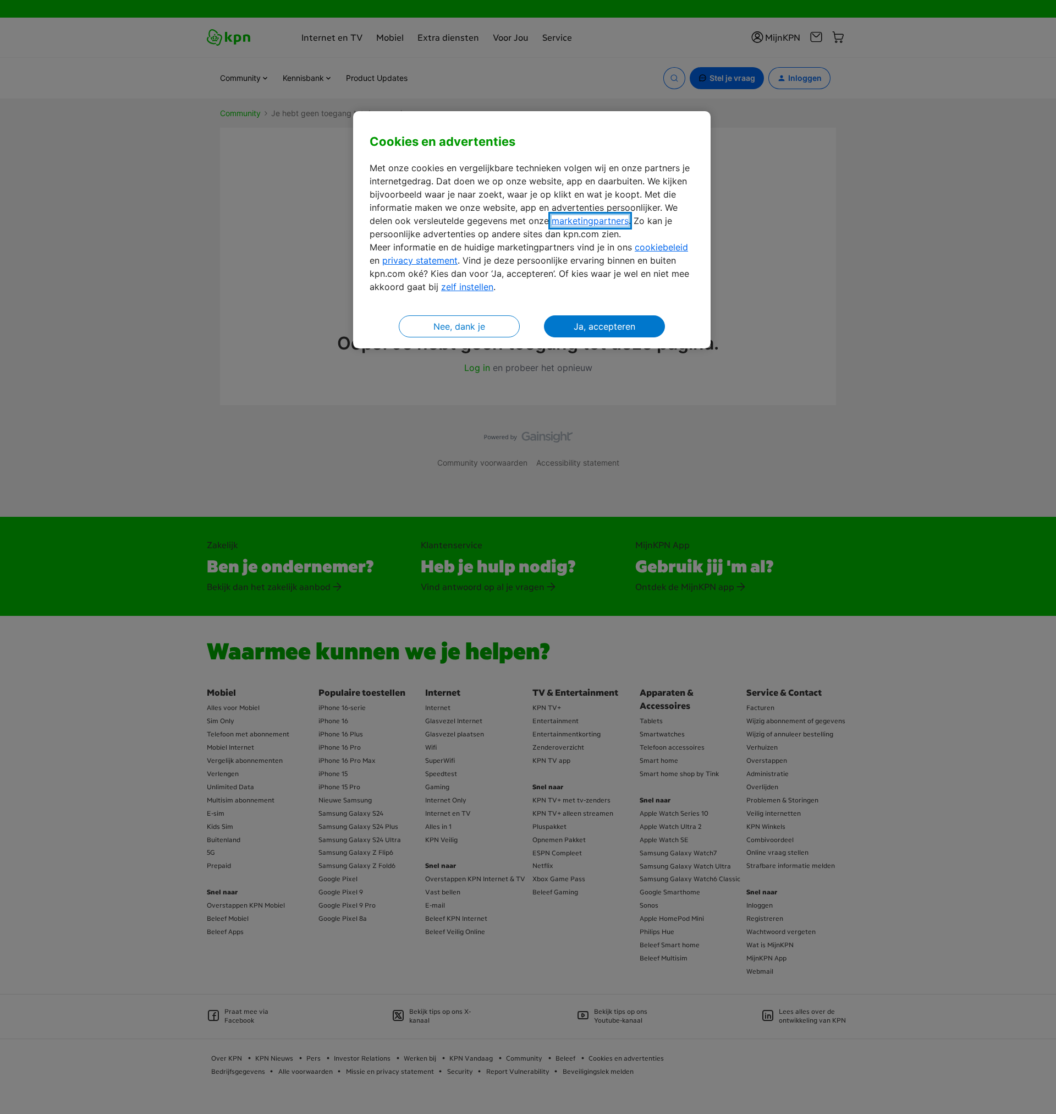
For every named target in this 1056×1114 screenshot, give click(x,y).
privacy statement (420, 260)
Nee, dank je (459, 326)
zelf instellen (467, 286)
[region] (532, 229)
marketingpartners (590, 220)
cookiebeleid (661, 247)
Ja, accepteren (604, 326)
